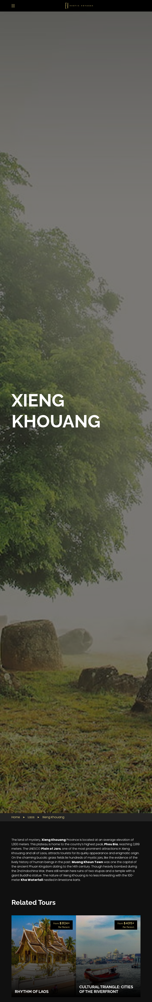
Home (15, 817)
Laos (31, 817)
